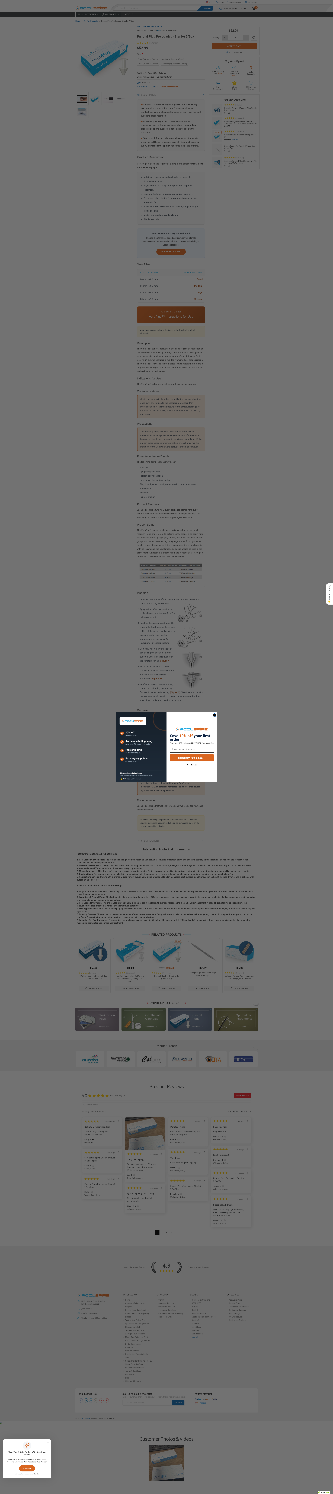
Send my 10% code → (192, 758)
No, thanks (192, 765)
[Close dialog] (214, 715)
